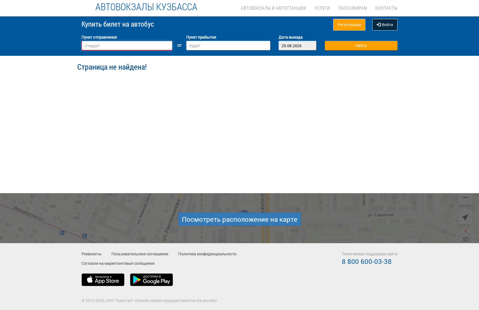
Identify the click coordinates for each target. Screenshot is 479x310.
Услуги (322, 8)
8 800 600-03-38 (367, 261)
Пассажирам (352, 8)
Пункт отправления (99, 37)
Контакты (386, 8)
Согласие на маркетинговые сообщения (117, 263)
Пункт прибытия (201, 37)
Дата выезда (291, 37)
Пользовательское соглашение (139, 253)
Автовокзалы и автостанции (273, 8)
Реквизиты (91, 253)
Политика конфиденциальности (207, 253)
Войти (387, 24)
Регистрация (349, 24)
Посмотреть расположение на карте (239, 219)
